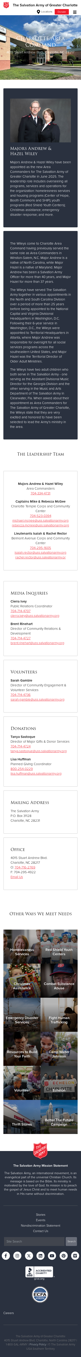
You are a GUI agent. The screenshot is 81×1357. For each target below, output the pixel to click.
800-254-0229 (22, 769)
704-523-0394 (40, 516)
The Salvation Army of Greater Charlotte (45, 5)
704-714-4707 (21, 611)
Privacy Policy (37, 1344)
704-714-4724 (21, 746)
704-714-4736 (21, 695)
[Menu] (74, 12)
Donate (62, 11)
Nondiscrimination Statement (40, 1226)
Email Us (17, 877)
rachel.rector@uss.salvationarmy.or (40, 557)
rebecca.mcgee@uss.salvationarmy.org (40, 525)
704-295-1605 (40, 548)
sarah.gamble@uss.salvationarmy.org (38, 699)
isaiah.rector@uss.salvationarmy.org (40, 553)
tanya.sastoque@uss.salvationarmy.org (39, 751)
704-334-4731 (40, 493)
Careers (8, 1313)
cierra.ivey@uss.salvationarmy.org (35, 616)
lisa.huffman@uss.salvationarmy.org (36, 774)
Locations (46, 11)
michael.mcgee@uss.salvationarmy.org (40, 520)
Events (40, 1220)
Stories (40, 1215)
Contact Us (40, 1231)
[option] (40, 45)
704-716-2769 (25, 867)
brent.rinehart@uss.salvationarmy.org (37, 643)
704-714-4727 (21, 638)
